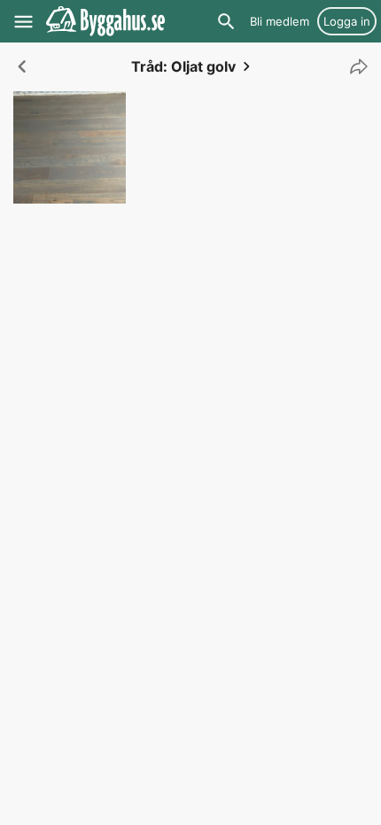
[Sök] (226, 21)
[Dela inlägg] (354, 66)
